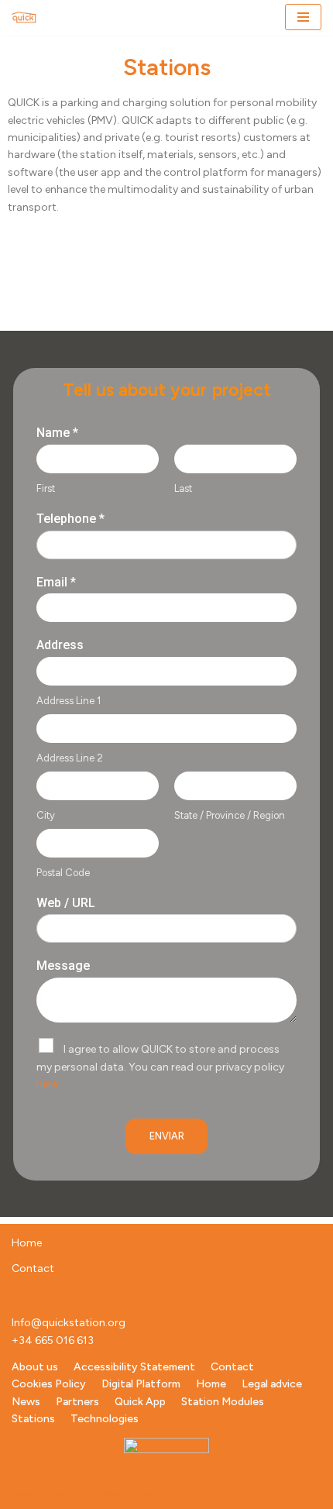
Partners (77, 1401)
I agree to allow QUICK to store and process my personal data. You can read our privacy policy (160, 1067)
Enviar (166, 1136)
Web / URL (65, 902)
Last (183, 488)
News (26, 1401)
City (45, 815)
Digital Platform (140, 1383)
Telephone (70, 518)
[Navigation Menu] (303, 17)
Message (63, 965)
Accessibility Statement (134, 1366)
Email (56, 582)
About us (35, 1366)
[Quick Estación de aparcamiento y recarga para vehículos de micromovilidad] (24, 17)
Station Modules (222, 1401)
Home (27, 1242)
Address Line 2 (69, 758)
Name (57, 432)
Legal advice (272, 1383)
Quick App (140, 1401)
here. (48, 1084)
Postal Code (63, 872)
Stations (33, 1418)
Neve (24, 1493)
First (45, 488)
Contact (33, 1268)
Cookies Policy (49, 1383)
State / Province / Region (229, 815)
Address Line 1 (68, 700)
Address (60, 645)
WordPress (128, 1493)
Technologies (104, 1418)
